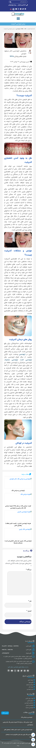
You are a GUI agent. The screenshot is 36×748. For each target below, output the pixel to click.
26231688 (9, 646)
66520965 (10, 650)
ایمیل (29, 611)
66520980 (4, 650)
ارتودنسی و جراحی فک (18, 490)
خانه (25, 29)
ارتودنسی (22, 354)
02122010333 (21, 5)
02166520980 (12, 5)
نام (29, 601)
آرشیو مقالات (5, 713)
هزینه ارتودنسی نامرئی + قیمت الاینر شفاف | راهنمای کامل (18, 524)
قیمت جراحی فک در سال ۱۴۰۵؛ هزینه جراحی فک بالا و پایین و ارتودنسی (18, 507)
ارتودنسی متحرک (11, 360)
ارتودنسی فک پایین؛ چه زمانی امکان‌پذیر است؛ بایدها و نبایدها (18, 542)
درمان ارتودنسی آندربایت (18, 24)
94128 (12, 56)
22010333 (4, 646)
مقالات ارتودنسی (19, 29)
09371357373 (5, 653)
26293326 (16, 646)
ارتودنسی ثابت (26, 360)
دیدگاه (28, 569)
